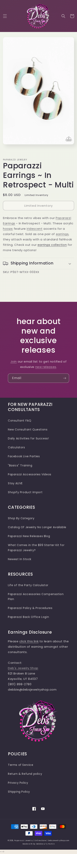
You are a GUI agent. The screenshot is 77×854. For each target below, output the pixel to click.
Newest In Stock (19, 559)
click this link (28, 641)
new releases (45, 367)
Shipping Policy (19, 792)
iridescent (34, 229)
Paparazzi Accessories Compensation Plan (36, 596)
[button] (5, 16)
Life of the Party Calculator (28, 585)
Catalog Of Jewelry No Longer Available (37, 527)
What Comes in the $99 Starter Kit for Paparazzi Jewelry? (36, 547)
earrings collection (52, 245)
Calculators (16, 447)
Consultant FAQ (19, 421)
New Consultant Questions (27, 429)
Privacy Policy (18, 783)
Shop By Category (21, 518)
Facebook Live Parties (24, 456)
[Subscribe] (64, 378)
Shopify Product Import (25, 492)
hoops (8, 229)
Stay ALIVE (15, 483)
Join (13, 361)
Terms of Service (20, 765)
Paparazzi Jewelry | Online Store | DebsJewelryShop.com (41, 840)
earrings (62, 234)
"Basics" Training (20, 465)
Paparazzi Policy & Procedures (30, 608)
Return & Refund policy (25, 774)
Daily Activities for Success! (28, 438)
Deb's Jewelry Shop (23, 668)
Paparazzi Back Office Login (28, 617)
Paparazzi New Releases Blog (29, 536)
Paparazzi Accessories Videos (29, 474)
